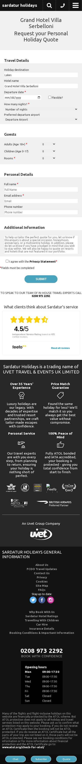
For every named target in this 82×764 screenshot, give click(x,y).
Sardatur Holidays (19, 5)
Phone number (13, 206)
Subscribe (41, 759)
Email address (14, 195)
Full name (11, 184)
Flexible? (57, 97)
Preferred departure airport (22, 114)
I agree (13, 261)
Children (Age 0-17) (16, 151)
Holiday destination (16, 69)
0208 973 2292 (41, 295)
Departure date (15, 92)
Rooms (9, 158)
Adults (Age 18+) (15, 144)
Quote (66, 759)
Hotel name (11, 80)
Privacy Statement (43, 261)
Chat (15, 759)
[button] (49, 6)
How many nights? (17, 104)
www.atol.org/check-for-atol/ (23, 747)
